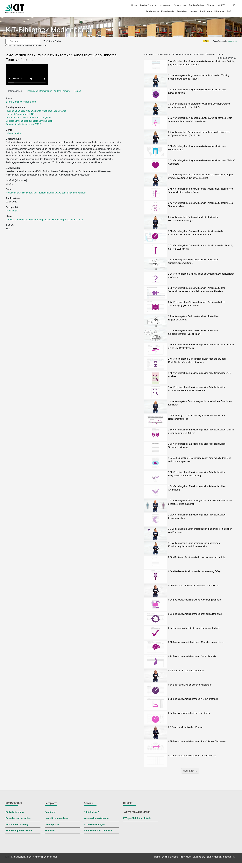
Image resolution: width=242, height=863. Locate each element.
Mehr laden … (190, 771)
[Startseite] (236, 11)
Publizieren (206, 11)
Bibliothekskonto (14, 812)
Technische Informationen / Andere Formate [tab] (48, 91)
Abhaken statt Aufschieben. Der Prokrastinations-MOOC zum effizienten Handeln (46, 193)
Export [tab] (78, 91)
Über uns (219, 11)
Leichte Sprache (148, 5)
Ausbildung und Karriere (18, 830)
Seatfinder (50, 812)
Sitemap (211, 5)
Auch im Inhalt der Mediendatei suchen (27, 45)
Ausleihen (182, 11)
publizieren (232, 41)
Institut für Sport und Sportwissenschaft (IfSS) (28, 117)
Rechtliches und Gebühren (98, 830)
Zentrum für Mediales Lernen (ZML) (23, 124)
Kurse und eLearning (16, 824)
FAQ (205, 41)
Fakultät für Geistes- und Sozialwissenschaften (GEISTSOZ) (36, 111)
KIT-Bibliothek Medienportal (48, 30)
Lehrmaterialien (13, 133)
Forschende (167, 11)
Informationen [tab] (15, 91)
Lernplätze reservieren (56, 818)
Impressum (165, 5)
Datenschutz (180, 5)
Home (134, 5)
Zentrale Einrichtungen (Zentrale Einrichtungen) (29, 121)
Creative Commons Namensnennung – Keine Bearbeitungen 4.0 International (44, 219)
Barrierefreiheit (196, 5)
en (235, 5)
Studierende (152, 11)
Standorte (50, 830)
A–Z (229, 11)
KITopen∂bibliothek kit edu (137, 818)
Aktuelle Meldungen (94, 824)
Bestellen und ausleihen (18, 818)
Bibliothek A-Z (91, 812)
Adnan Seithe (29, 102)
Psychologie (12, 210)
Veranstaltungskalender (96, 818)
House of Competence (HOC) (20, 114)
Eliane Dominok (14, 102)
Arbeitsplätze (52, 824)
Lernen (193, 11)
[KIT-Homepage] (14, 8)
